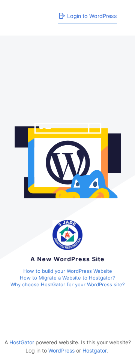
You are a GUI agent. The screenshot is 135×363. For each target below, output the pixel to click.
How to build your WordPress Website (67, 271)
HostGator (21, 342)
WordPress (61, 350)
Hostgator (94, 350)
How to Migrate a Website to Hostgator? (67, 278)
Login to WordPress (92, 16)
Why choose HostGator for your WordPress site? (67, 284)
